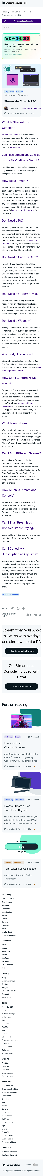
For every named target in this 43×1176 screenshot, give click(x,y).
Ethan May (28, 766)
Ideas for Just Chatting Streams (14, 745)
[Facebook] (18, 609)
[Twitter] (12, 609)
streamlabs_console (10, 595)
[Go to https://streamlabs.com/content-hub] (14, 3)
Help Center (15, 12)
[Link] (23, 608)
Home (4, 12)
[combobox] (21, 27)
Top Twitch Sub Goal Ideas (20, 868)
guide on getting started (23, 210)
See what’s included (12, 55)
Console (27, 12)
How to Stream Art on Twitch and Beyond (17, 808)
